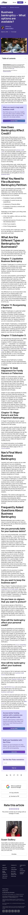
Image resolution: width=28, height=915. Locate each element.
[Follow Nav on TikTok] (12, 911)
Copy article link (15, 792)
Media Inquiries (4, 872)
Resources (3, 7)
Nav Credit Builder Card (13, 874)
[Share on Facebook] (14, 775)
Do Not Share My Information (8, 892)
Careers (21, 868)
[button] (10, 809)
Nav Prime (13, 871)
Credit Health (14, 869)
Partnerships (22, 870)
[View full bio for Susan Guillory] (14, 829)
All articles (14, 854)
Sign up (14, 768)
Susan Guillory (9, 28)
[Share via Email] (17, 775)
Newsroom (4, 869)
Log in (20, 2)
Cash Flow (13, 867)
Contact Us (4, 874)
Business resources (14, 7)
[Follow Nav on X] (15, 911)
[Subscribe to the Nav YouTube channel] (9, 911)
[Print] (21, 775)
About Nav (4, 867)
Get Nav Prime (14, 120)
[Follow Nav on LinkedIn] (18, 911)
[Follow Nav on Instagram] (6, 911)
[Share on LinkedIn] (7, 775)
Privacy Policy (5, 888)
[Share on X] (10, 775)
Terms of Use (5, 890)
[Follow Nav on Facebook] (3, 911)
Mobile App (13, 876)
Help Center (4, 876)
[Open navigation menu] (25, 2)
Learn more (14, 751)
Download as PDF (15, 796)
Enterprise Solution (22, 873)
